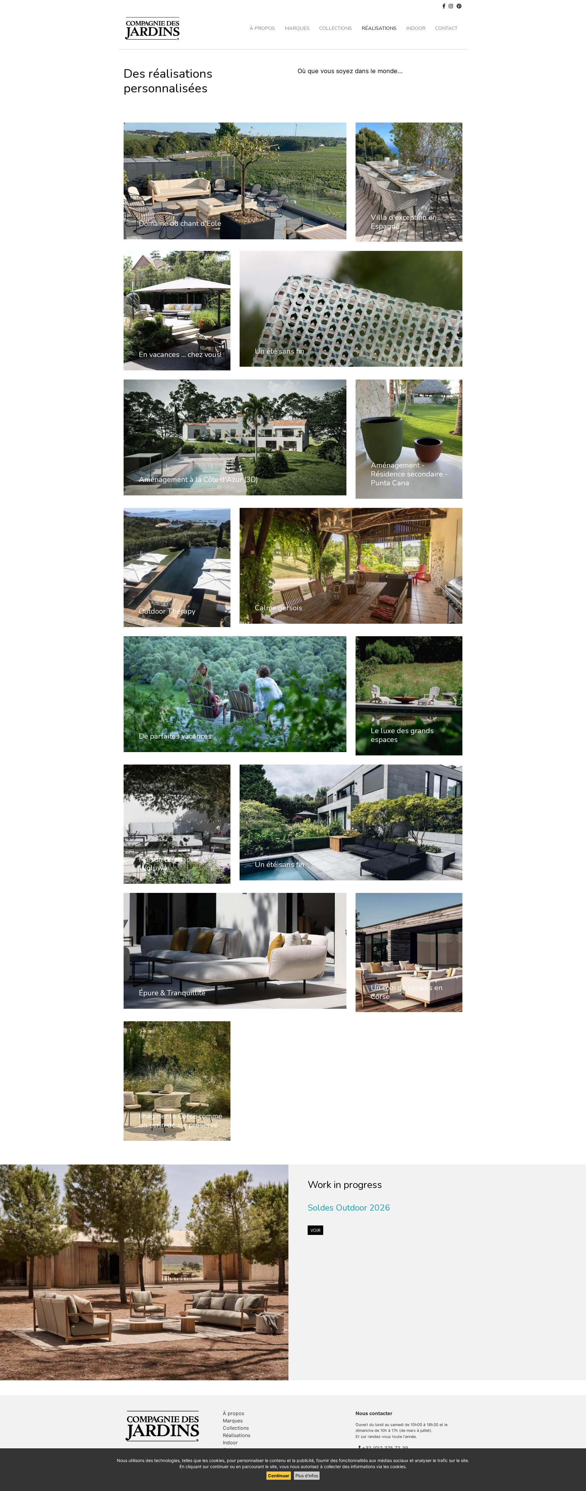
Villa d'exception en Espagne (404, 221)
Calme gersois (278, 608)
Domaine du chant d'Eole (180, 223)
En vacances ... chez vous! (180, 354)
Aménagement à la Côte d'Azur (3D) (198, 479)
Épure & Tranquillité (172, 993)
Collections (335, 28)
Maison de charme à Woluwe (172, 863)
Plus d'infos (306, 1475)
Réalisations (379, 28)
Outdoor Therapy (167, 611)
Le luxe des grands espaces (402, 735)
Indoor (415, 28)
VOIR (315, 1230)
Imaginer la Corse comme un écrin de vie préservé (180, 1120)
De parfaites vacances (175, 736)
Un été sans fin (279, 351)
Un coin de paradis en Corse (407, 992)
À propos (262, 28)
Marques (297, 28)
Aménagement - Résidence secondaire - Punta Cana (409, 474)
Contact (446, 28)
